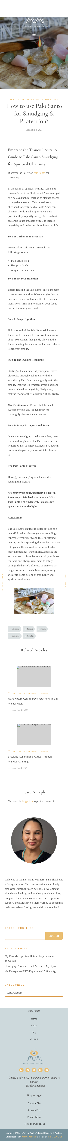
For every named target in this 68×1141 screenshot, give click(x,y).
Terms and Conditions (34, 1123)
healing (30, 629)
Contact (34, 1039)
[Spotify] (46, 1070)
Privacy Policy (34, 1117)
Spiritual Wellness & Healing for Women (34, 99)
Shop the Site (34, 1103)
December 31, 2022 (19, 710)
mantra (43, 629)
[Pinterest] (40, 1070)
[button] (34, 35)
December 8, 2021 (19, 768)
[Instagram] (21, 1070)
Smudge (30, 636)
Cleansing (15, 629)
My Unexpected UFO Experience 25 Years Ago (31, 971)
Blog (34, 1032)
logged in (27, 801)
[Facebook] (27, 1070)
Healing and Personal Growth (31, 693)
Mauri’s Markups (29, 1136)
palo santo (15, 636)
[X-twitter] (34, 1070)
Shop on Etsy (34, 1110)
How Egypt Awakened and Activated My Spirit (31, 966)
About (34, 1025)
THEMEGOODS (55, 1136)
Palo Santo (39, 172)
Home (34, 1018)
